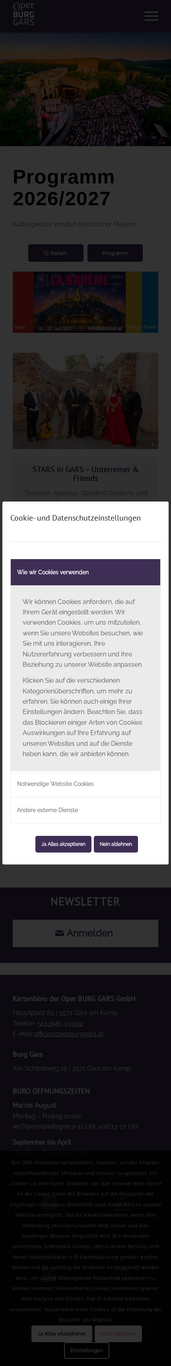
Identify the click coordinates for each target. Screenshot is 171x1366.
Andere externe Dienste (47, 810)
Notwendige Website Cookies (55, 784)
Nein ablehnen (116, 844)
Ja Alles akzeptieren (63, 844)
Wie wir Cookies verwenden (53, 572)
